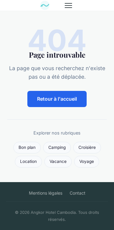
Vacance (58, 161)
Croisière (87, 147)
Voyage (86, 161)
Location (28, 161)
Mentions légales (45, 193)
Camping (57, 147)
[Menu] (68, 5)
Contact (77, 193)
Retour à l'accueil (57, 99)
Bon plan (27, 147)
